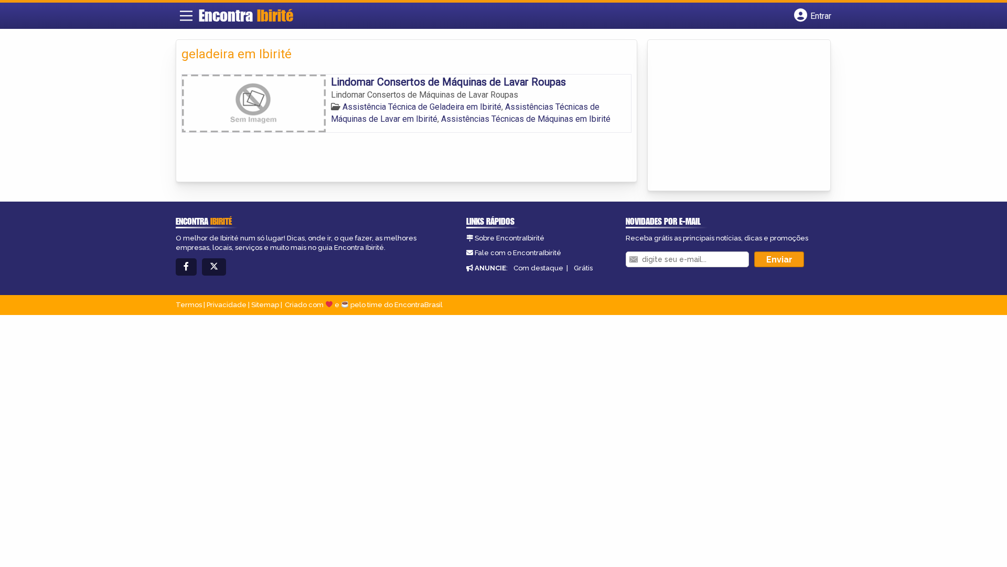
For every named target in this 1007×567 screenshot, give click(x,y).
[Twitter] (214, 267)
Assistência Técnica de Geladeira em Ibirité (421, 107)
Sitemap (265, 305)
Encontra (246, 15)
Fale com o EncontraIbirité (518, 253)
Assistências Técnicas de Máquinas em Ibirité (525, 119)
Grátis (583, 268)
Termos (189, 305)
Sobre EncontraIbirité (509, 238)
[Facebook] (186, 267)
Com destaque (538, 268)
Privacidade (227, 305)
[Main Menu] (186, 15)
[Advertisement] (731, 116)
